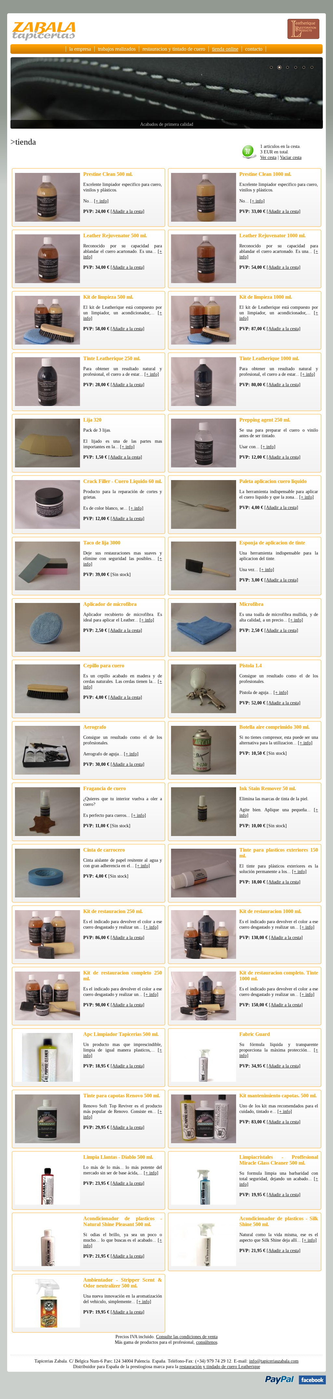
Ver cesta (268, 157)
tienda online (225, 49)
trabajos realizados (117, 49)
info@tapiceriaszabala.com (274, 1361)
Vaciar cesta (290, 157)
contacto (253, 49)
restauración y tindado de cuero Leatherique (220, 1366)
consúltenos (206, 1342)
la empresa (80, 49)
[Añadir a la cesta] (127, 211)
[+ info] (101, 200)
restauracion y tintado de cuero (173, 49)
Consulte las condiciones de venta (187, 1336)
